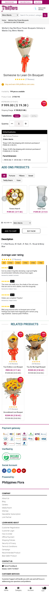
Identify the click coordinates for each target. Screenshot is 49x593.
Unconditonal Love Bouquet (13, 412)
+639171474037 (13, 569)
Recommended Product (11, 552)
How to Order (7, 534)
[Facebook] (4, 471)
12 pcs (25, 116)
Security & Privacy (9, 543)
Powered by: (8, 476)
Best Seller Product (25, 2)
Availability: (13, 91)
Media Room (7, 508)
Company (6, 493)
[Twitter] (9, 471)
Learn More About (10, 522)
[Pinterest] (19, 471)
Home (4, 20)
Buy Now (31, 231)
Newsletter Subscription (11, 514)
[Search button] (45, 15)
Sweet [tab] (30, 175)
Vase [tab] (18, 180)
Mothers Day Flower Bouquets (18, 20)
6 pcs (17, 116)
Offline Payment (8, 537)
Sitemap (5, 511)
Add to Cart (11, 231)
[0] (43, 588)
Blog (4, 501)
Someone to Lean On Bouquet (14, 22)
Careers (5, 504)
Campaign (6, 549)
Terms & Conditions (9, 546)
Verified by (7, 448)
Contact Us (7, 561)
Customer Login (8, 530)
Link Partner (6, 517)
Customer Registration (11, 527)
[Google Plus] (24, 471)
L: (7, 160)
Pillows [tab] (21, 175)
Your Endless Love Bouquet (13, 367)
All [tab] (4, 175)
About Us (5, 498)
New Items (38, 2)
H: (26, 160)
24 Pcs (34, 116)
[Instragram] (14, 471)
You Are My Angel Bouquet (36, 367)
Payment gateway (11, 427)
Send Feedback (10, 566)
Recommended (9, 2)
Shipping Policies (8, 540)
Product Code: (11, 97)
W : (16, 160)
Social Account (9, 465)
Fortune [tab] (12, 175)
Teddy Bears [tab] (8, 180)
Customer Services (10, 574)
